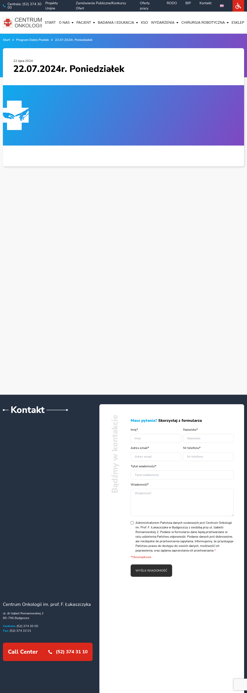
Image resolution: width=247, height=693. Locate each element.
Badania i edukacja (116, 22)
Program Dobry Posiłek (32, 40)
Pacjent (83, 22)
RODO (172, 3)
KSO (144, 22)
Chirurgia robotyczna (203, 22)
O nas (64, 22)
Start (50, 22)
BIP (188, 3)
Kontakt (205, 3)
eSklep (238, 22)
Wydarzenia (162, 22)
